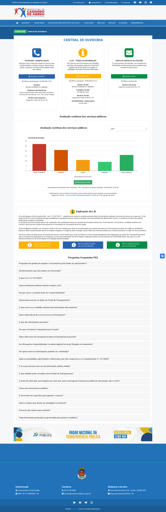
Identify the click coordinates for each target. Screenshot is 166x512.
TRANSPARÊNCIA (137, 23)
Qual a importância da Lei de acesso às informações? (42, 315)
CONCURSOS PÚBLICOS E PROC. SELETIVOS (64, 23)
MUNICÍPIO (26, 23)
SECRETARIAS (39, 23)
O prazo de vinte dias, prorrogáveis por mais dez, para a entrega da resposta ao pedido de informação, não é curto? (69, 381)
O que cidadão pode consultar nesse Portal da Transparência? (46, 374)
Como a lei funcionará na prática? (33, 388)
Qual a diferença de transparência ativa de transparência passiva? (47, 337)
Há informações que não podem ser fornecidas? (40, 271)
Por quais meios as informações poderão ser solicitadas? (44, 351)
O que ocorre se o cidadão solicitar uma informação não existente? (48, 307)
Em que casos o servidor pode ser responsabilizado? (42, 293)
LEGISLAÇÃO (89, 23)
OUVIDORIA (123, 23)
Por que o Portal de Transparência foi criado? (39, 329)
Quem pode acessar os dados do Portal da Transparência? (44, 300)
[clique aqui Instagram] (92, 502)
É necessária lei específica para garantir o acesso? (41, 395)
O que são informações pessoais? (33, 322)
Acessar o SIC (83, 76)
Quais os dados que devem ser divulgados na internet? (42, 403)
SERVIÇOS (101, 23)
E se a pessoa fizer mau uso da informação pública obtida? (44, 366)
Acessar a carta (129, 76)
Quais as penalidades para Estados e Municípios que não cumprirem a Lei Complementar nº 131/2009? (64, 359)
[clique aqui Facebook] (80, 502)
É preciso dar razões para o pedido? (35, 410)
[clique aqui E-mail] (74, 502)
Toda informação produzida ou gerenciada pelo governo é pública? (48, 418)
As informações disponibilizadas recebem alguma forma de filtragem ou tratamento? (56, 344)
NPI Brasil (74, 509)
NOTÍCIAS (111, 23)
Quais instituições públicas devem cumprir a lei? (40, 285)
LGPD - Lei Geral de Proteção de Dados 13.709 (78, 195)
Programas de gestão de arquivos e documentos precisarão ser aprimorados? (53, 263)
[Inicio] (17, 23)
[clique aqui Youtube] (86, 502)
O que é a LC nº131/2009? (30, 278)
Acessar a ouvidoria (37, 76)
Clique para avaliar (83, 182)
